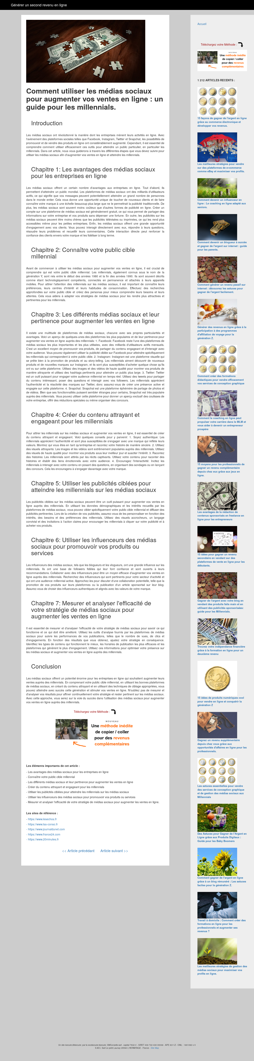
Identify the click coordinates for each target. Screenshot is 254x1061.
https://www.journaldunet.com (46, 829)
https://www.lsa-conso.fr (43, 824)
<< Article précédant (78, 850)
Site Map (155, 1048)
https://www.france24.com (44, 834)
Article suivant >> (114, 850)
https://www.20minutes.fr (43, 839)
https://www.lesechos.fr (42, 819)
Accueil (201, 24)
